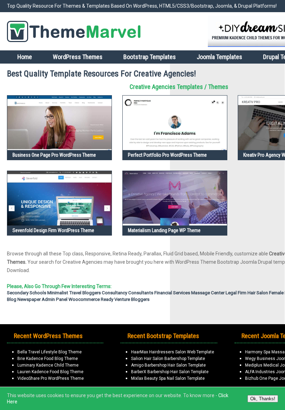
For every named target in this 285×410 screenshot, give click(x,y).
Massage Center (208, 292)
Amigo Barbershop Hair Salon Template (168, 365)
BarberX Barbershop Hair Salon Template (170, 371)
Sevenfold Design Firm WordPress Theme (53, 230)
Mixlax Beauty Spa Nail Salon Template (168, 378)
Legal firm (236, 292)
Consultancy (114, 292)
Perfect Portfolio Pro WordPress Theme (167, 155)
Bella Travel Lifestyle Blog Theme (49, 352)
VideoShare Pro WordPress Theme (50, 378)
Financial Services (172, 292)
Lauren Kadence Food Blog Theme (50, 371)
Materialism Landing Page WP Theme (164, 230)
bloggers (140, 299)
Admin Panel (54, 299)
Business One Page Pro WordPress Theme (54, 155)
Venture (122, 299)
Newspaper (29, 299)
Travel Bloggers (85, 292)
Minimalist (57, 292)
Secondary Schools (26, 292)
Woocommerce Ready (90, 299)
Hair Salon (257, 292)
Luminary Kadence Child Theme (48, 365)
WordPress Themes (78, 56)
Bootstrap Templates (149, 56)
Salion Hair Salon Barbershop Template (168, 358)
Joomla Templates (219, 56)
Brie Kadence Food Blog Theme (47, 358)
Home (24, 56)
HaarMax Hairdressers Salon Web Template (172, 352)
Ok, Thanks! (262, 398)
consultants (140, 292)
